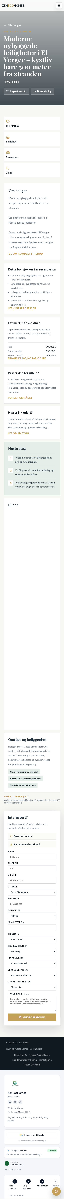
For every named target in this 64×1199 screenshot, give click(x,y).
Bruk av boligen (18, 946)
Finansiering (16, 958)
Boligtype (14, 910)
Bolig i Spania (20, 1055)
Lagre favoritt (18, 91)
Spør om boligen (23, 836)
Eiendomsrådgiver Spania (24, 1059)
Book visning (44, 91)
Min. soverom (16, 922)
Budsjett (13, 898)
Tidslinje (13, 934)
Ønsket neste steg (19, 982)
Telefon (13, 863)
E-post (12, 875)
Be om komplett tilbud (26, 253)
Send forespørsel (34, 1017)
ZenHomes (13, 5)
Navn (11, 852)
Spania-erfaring (18, 970)
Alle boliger (14, 25)
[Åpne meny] (59, 5)
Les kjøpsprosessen (22, 308)
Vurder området (20, 397)
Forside (7, 796)
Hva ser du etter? (18, 994)
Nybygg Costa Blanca (39, 1055)
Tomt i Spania (45, 1059)
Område (13, 887)
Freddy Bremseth (32, 1064)
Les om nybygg (18, 433)
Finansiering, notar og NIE (27, 358)
